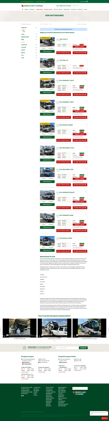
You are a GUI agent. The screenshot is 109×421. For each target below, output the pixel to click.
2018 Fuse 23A (62, 61)
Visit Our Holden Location (40, 1)
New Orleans (36, 388)
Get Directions (26, 362)
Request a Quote (79, 46)
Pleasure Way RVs (62, 391)
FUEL (22, 55)
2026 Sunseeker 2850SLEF (65, 193)
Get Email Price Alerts (79, 52)
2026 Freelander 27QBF (64, 170)
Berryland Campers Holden (26, 391)
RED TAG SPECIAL (45, 79)
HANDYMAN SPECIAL (46, 37)
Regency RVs (61, 396)
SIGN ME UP (83, 347)
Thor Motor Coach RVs (51, 391)
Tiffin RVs (60, 399)
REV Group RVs (61, 388)
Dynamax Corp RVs (50, 398)
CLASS (22, 34)
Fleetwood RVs (49, 396)
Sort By (82, 24)
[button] (1, 329)
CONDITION (23, 27)
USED (24, 31)
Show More (23, 42)
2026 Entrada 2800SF (64, 238)
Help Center (80, 9)
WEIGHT (23, 52)
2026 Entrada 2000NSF (64, 125)
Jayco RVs (60, 393)
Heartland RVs (61, 402)
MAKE (22, 39)
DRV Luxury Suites (62, 405)
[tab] (29, 27)
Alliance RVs (48, 405)
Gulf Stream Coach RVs (63, 404)
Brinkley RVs (48, 402)
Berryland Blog (24, 393)
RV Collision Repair (27, 364)
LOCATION (23, 47)
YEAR (22, 58)
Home (41, 24)
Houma (35, 393)
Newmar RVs (48, 395)
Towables (26, 9)
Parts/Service (73, 9)
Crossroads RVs (61, 401)
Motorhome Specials (48, 9)
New (50, 24)
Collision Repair (66, 9)
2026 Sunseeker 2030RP (64, 216)
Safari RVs (48, 404)
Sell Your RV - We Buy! (58, 9)
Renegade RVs (61, 395)
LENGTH (23, 50)
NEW (24, 30)
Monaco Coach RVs (62, 398)
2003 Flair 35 (62, 39)
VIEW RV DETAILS (47, 51)
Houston (35, 395)
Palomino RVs (49, 399)
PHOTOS (43, 48)
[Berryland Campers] (32, 6)
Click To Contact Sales (63, 52)
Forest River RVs (49, 390)
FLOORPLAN (24, 44)
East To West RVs (62, 390)
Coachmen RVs (49, 388)
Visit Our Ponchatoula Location (27, 1)
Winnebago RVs (49, 393)
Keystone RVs (49, 401)
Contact (85, 9)
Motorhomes (32, 9)
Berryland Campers (25, 390)
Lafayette (36, 391)
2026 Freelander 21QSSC (65, 148)
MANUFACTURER (25, 37)
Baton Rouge (36, 390)
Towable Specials (39, 9)
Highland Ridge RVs (62, 387)
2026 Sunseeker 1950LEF (65, 81)
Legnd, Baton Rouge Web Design (38, 411)
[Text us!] (104, 418)
